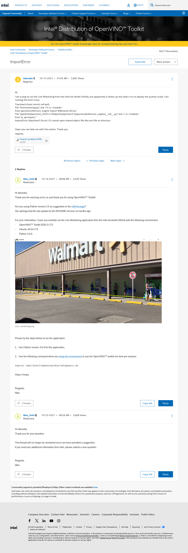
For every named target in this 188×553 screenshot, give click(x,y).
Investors (84, 514)
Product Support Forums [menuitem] (83, 13)
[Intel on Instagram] (58, 521)
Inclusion (134, 514)
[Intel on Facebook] (29, 521)
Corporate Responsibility (115, 514)
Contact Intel (57, 514)
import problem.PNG (31, 139)
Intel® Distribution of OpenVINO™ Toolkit (28, 52)
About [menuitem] (30, 13)
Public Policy (148, 514)
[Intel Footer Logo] (14, 527)
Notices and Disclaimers (128, 535)
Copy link (147, 403)
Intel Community (18, 49)
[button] (171, 79)
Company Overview (38, 514)
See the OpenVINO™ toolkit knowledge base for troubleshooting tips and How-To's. (94, 43)
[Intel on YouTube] (51, 521)
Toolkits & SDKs (65, 49)
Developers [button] (71, 5)
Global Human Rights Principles (112, 537)
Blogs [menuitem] (126, 13)
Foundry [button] (104, 5)
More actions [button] (163, 61)
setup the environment (70, 356)
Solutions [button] (53, 5)
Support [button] (37, 5)
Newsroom (72, 514)
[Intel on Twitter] (36, 521)
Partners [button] (88, 5)
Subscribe (140, 61)
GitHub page (78, 206)
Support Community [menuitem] (12, 13)
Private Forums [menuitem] (143, 13)
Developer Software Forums (42, 49)
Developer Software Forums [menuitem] (51, 13)
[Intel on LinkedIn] (44, 521)
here (95, 487)
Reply (166, 149)
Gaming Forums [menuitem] (108, 13)
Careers (96, 514)
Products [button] (21, 5)
